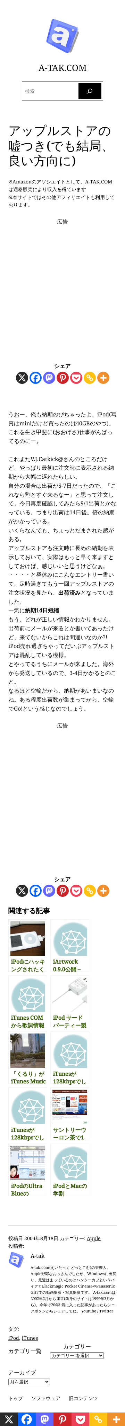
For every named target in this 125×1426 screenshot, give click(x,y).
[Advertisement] (62, 288)
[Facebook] (36, 378)
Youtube (88, 1311)
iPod (13, 1338)
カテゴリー (77, 1346)
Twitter (106, 1311)
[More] (103, 378)
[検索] (89, 91)
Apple (94, 1238)
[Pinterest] (63, 378)
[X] (22, 378)
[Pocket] (76, 378)
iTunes (30, 1338)
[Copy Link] (90, 378)
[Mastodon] (49, 378)
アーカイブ (22, 1372)
